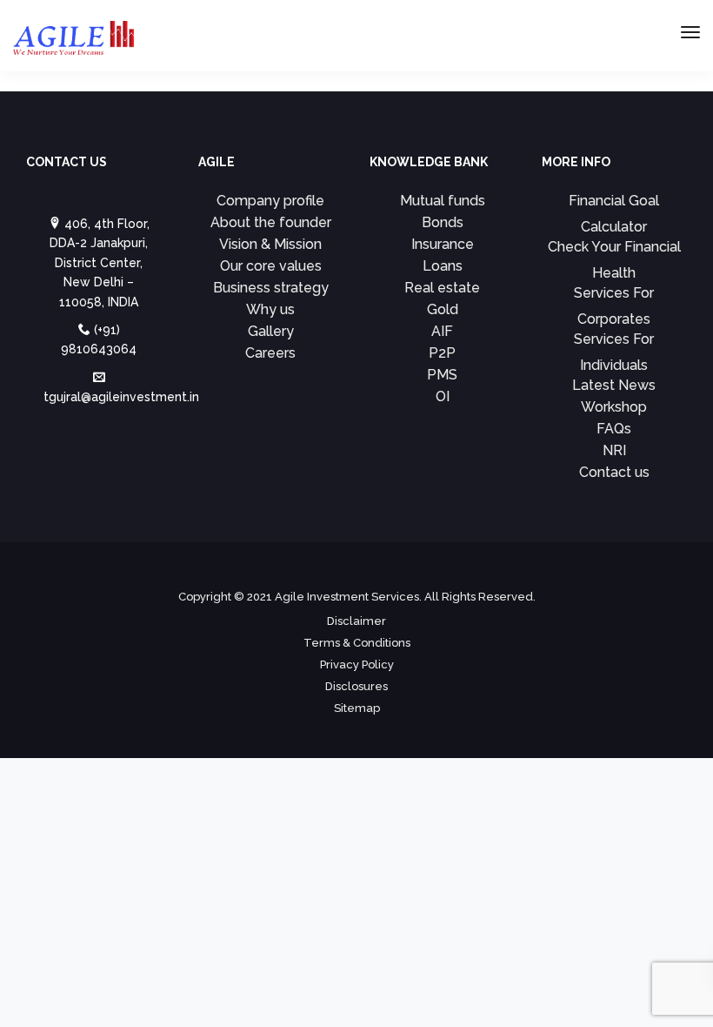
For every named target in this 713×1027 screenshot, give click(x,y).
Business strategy (271, 287)
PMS (442, 374)
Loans (443, 266)
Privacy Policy (357, 664)
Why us (270, 309)
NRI (614, 450)
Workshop (614, 407)
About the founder (270, 222)
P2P (442, 353)
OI (443, 396)
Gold (442, 309)
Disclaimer (356, 621)
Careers (270, 353)
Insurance (442, 244)
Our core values (271, 266)
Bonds (442, 222)
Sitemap (357, 708)
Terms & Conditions (356, 642)
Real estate (442, 287)
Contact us (614, 472)
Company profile (270, 200)
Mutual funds (442, 200)
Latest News (614, 385)
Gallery (271, 331)
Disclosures (356, 686)
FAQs (613, 428)
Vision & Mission (270, 244)
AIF (442, 331)
